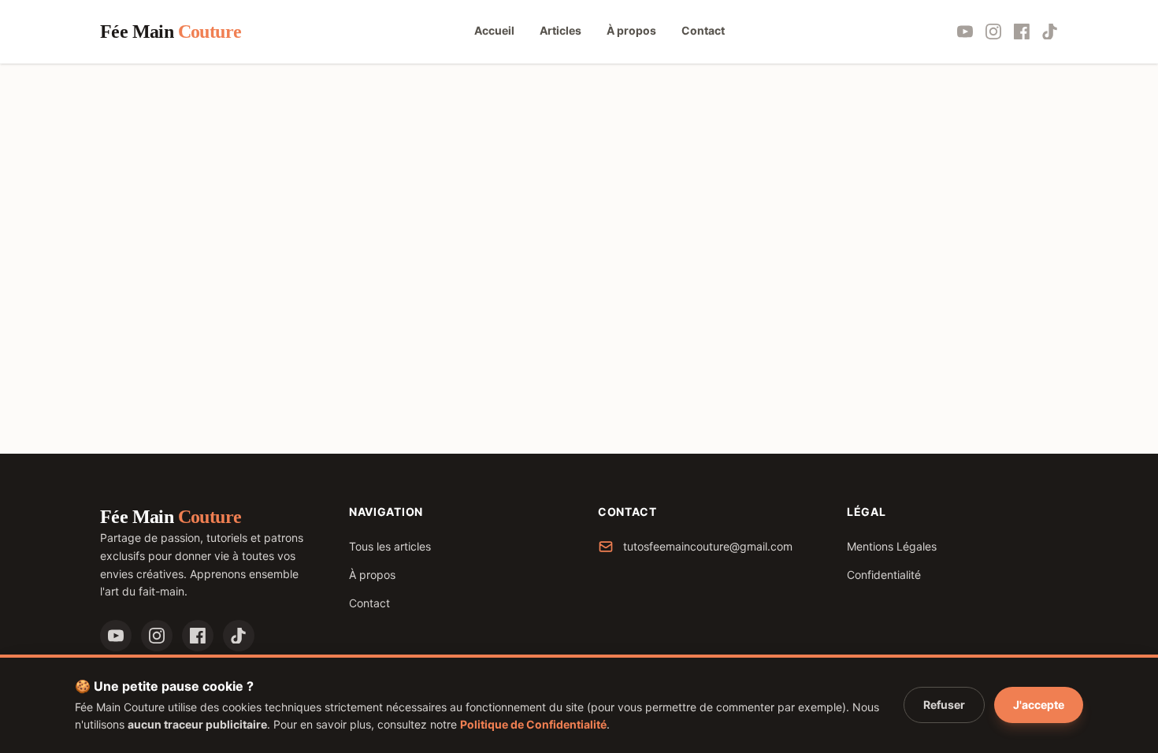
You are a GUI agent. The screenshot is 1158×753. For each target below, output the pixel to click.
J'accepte (1038, 704)
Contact (369, 603)
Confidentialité (884, 574)
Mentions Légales (892, 546)
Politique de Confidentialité (533, 724)
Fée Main (170, 31)
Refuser (944, 704)
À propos (372, 574)
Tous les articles (390, 546)
